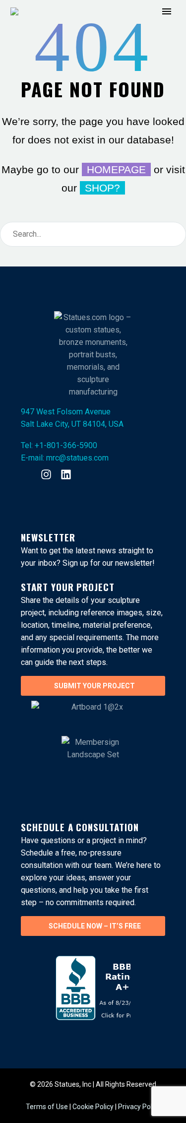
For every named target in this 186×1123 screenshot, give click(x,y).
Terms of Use (47, 1107)
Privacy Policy (139, 1107)
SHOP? (102, 188)
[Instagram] (46, 474)
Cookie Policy (93, 1107)
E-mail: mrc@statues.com (65, 457)
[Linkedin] (66, 474)
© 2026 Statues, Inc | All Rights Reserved (93, 1084)
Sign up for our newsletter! (108, 563)
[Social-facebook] (26, 474)
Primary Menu (167, 11)
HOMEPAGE (116, 169)
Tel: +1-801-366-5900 (59, 445)
